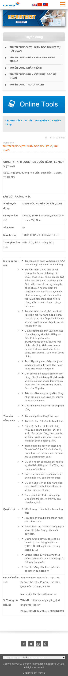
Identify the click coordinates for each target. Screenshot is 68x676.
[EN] (34, 4)
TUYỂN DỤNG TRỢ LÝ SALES (27, 84)
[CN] (39, 4)
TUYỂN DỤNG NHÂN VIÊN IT (26, 67)
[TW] (45, 4)
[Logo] (11, 4)
